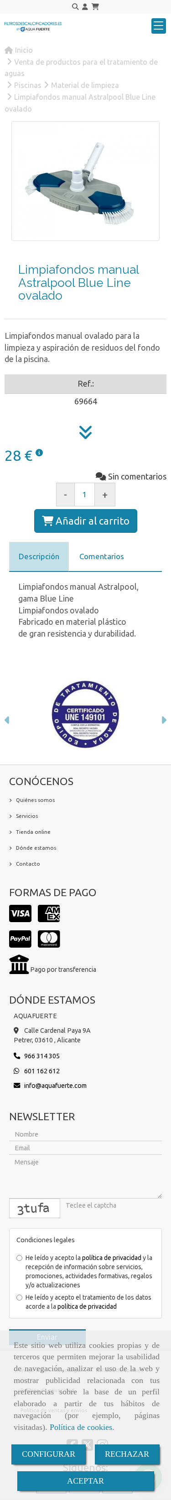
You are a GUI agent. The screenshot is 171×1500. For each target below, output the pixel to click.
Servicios (27, 816)
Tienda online (33, 832)
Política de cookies (81, 1427)
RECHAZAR (127, 1454)
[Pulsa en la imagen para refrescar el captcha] (35, 1208)
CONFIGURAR (48, 1454)
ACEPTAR (85, 1480)
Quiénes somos (35, 800)
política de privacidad (111, 1257)
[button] (85, 7)
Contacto (28, 864)
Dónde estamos (36, 848)
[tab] (39, 557)
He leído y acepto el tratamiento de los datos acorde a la (88, 1302)
